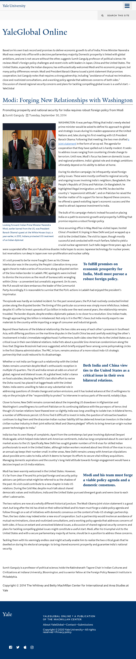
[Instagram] (33, 647)
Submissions (85, 624)
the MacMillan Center (64, 619)
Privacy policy (63, 632)
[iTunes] (26, 647)
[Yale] (8, 615)
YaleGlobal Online (34, 32)
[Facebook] (11, 647)
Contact (71, 624)
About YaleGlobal (53, 624)
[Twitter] (18, 647)
